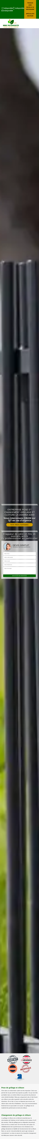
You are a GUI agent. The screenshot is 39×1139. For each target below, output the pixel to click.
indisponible (7, 8)
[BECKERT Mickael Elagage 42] (10, 23)
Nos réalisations (19, 525)
